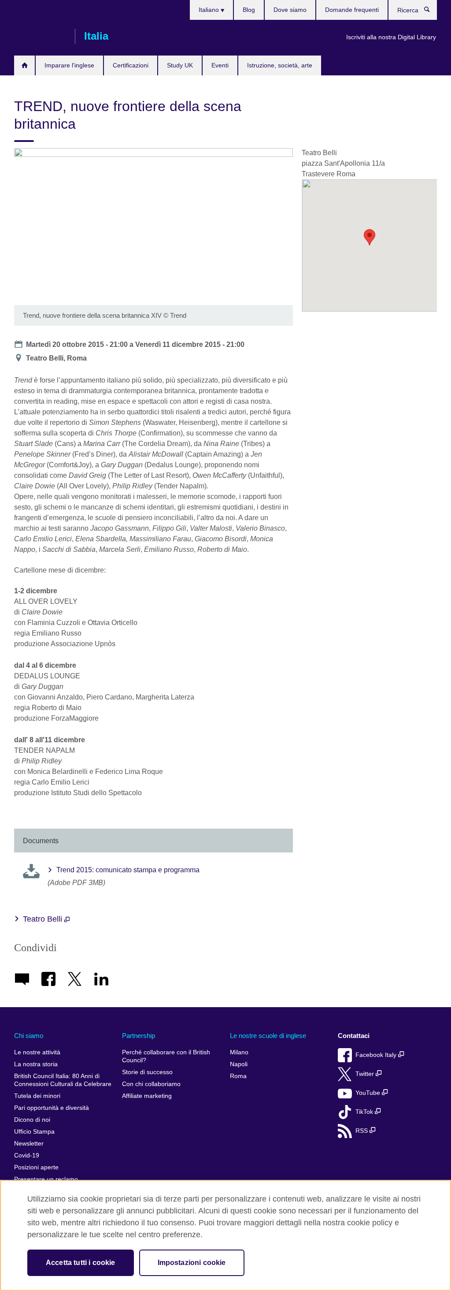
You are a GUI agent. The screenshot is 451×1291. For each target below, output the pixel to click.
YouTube (368, 1093)
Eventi (220, 65)
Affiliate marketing (147, 1096)
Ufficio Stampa (34, 1131)
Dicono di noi (32, 1119)
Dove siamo (290, 9)
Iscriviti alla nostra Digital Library (391, 37)
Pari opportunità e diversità (51, 1108)
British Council (40, 36)
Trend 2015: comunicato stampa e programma (128, 870)
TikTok (365, 1112)
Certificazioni (130, 65)
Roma (238, 1076)
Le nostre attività (37, 1052)
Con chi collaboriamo (151, 1084)
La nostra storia (36, 1064)
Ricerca (431, 11)
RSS (362, 1130)
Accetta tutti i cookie (80, 1262)
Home (24, 65)
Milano (239, 1052)
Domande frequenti (352, 9)
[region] (225, 1235)
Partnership (138, 1035)
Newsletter (29, 1143)
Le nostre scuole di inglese (268, 1035)
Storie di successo (147, 1072)
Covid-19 (26, 1155)
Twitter (365, 1074)
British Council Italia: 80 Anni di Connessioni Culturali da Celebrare (62, 1080)
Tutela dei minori (37, 1096)
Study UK (180, 65)
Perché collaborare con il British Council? (166, 1056)
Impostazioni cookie (192, 1262)
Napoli (239, 1064)
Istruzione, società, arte (279, 65)
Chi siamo (28, 1035)
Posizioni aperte (36, 1167)
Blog (249, 9)
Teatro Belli (43, 919)
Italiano (210, 9)
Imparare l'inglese (69, 65)
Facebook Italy (376, 1055)
